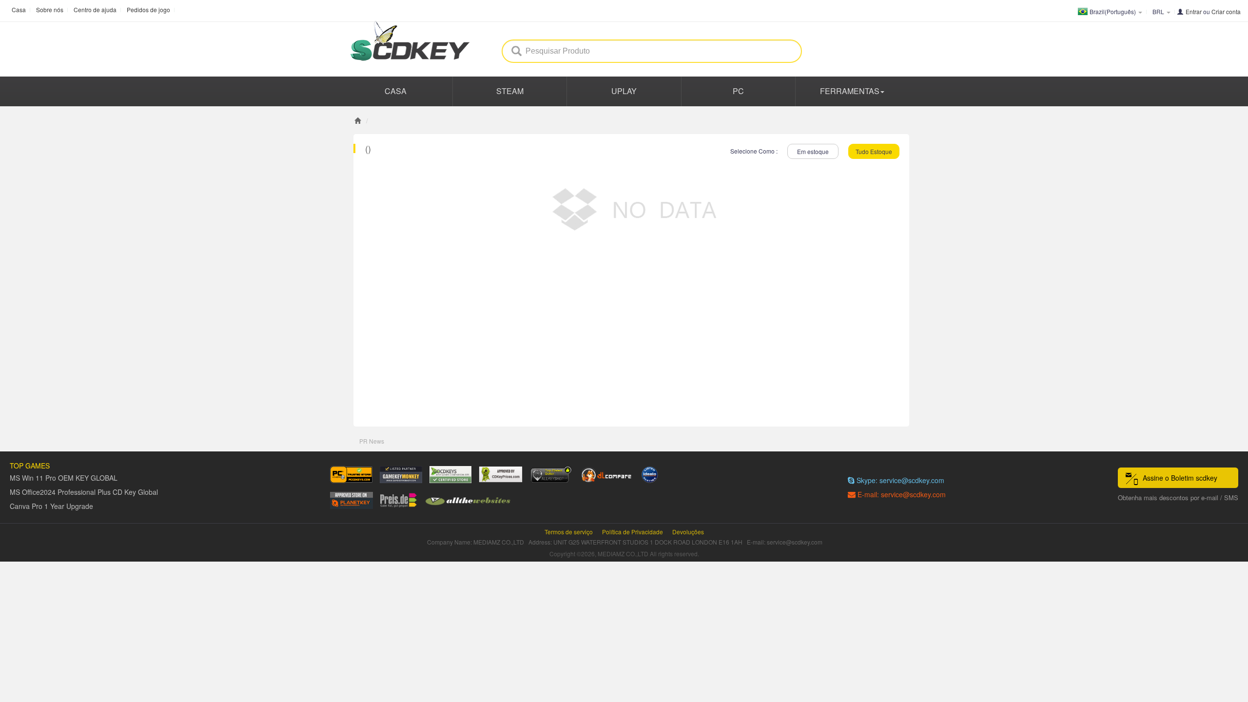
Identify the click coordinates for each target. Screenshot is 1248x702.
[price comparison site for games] (551, 474)
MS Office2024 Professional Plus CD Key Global (84, 492)
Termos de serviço (569, 531)
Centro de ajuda (95, 9)
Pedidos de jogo (148, 9)
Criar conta (1226, 11)
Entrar (1194, 11)
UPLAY (624, 91)
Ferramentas (849, 91)
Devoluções (688, 531)
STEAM (510, 91)
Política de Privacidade (632, 531)
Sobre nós (49, 9)
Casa (19, 9)
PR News (371, 441)
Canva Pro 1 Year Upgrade (51, 506)
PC (738, 91)
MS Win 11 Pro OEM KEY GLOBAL (63, 478)
